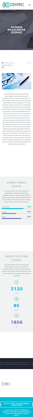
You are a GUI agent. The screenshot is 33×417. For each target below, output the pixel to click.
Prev (6, 384)
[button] (16, 81)
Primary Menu (29, 5)
